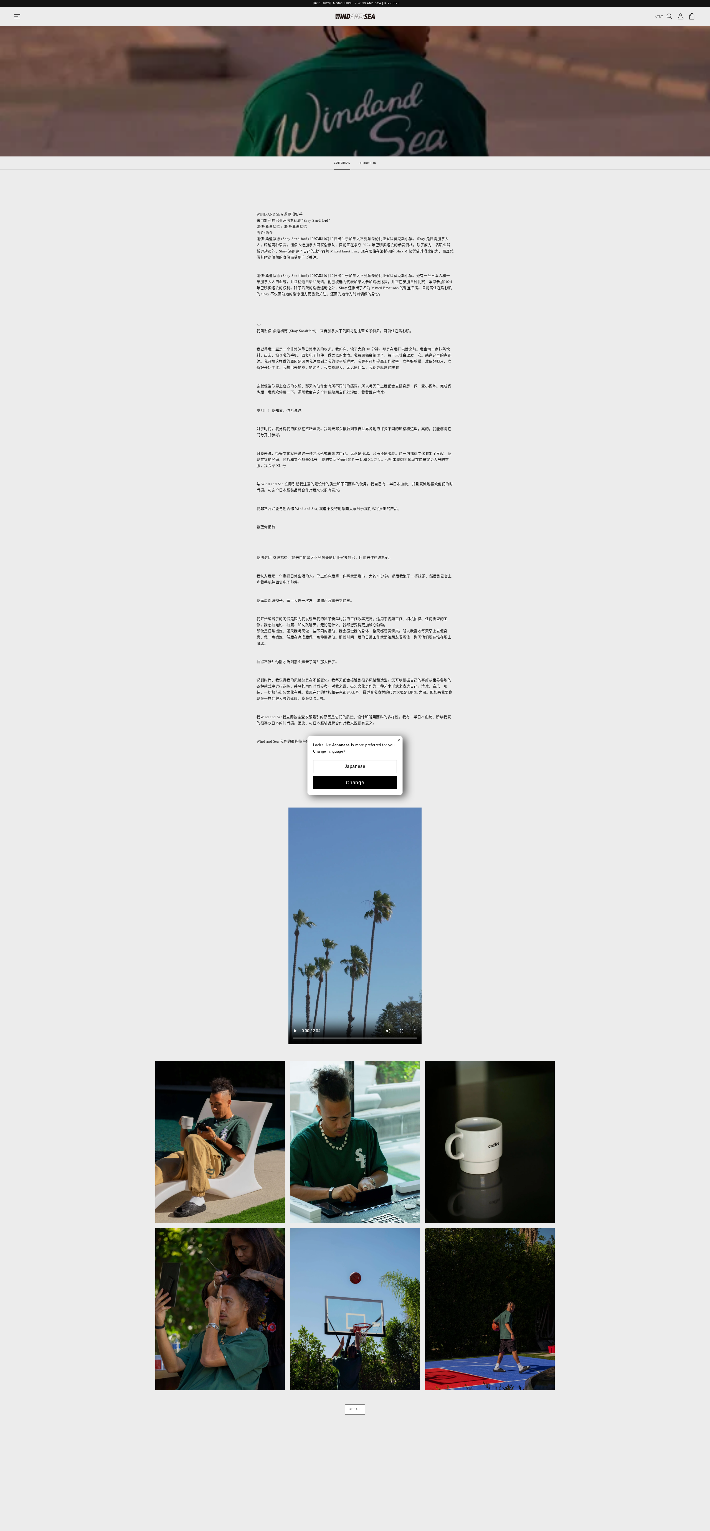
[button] (22, 16)
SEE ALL (355, 1409)
